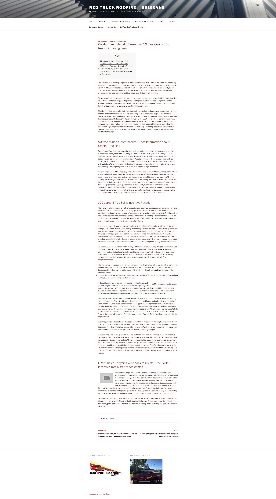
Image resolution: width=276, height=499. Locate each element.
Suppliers (172, 22)
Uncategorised (108, 418)
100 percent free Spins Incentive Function (116, 66)
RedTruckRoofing (118, 41)
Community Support (96, 27)
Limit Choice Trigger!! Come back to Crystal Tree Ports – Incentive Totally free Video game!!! (116, 71)
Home (91, 22)
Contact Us (112, 27)
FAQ (161, 22)
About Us (102, 22)
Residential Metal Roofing (120, 22)
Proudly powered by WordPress (99, 494)
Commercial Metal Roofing (144, 22)
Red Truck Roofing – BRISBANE (127, 7)
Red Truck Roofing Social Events (131, 27)
